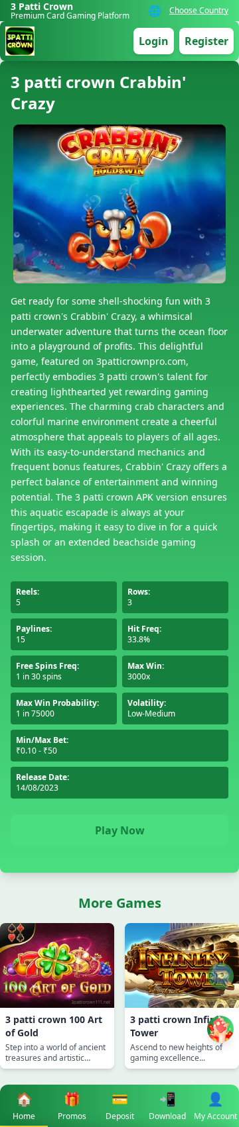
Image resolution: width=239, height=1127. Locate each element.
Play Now (120, 830)
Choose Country (198, 10)
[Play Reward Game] (220, 1029)
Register (206, 41)
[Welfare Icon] (220, 976)
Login (154, 41)
